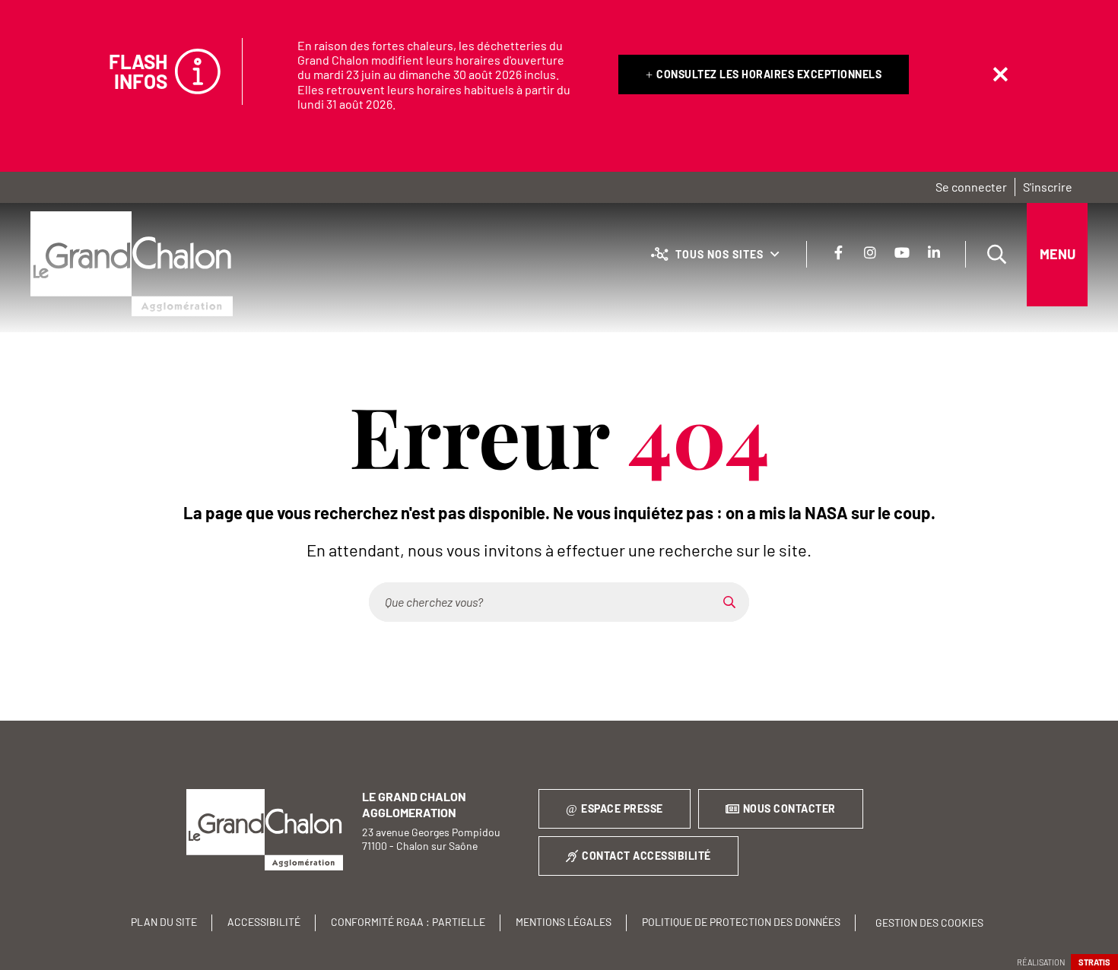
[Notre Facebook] (838, 252)
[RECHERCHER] (729, 602)
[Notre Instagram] (870, 252)
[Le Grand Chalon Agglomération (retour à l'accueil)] (131, 264)
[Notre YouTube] (902, 252)
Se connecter (971, 186)
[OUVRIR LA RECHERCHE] (996, 254)
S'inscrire (1047, 186)
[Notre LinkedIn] (934, 252)
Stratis (1094, 962)
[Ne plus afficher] (1000, 74)
